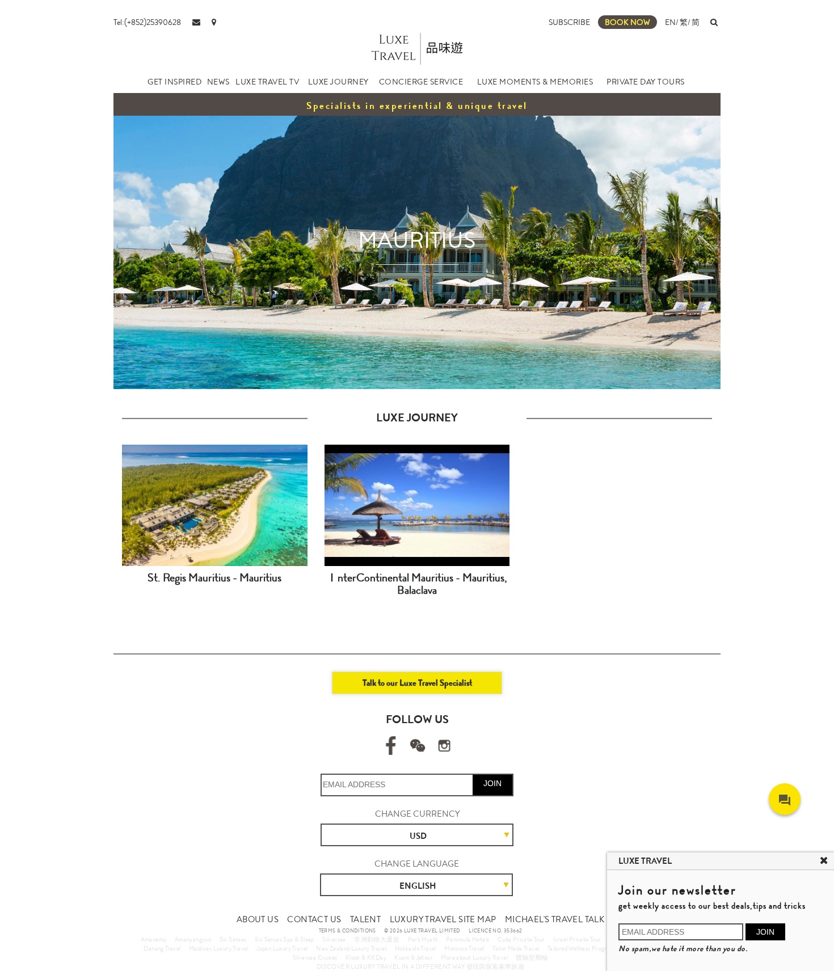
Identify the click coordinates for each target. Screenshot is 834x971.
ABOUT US (258, 919)
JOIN (492, 783)
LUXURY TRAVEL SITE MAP (443, 919)
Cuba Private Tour (521, 939)
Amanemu (154, 939)
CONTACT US (314, 919)
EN (670, 22)
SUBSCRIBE (569, 22)
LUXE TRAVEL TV (267, 81)
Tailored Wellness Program (581, 948)
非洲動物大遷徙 (376, 939)
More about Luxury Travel (474, 957)
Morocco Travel (464, 948)
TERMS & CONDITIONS (347, 930)
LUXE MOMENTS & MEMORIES (535, 81)
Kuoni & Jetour (413, 957)
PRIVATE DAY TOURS (645, 81)
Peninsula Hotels (467, 939)
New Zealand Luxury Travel (351, 948)
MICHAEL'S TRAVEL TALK (554, 919)
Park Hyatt (423, 939)
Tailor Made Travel (515, 948)
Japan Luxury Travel (282, 948)
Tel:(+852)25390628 (147, 22)
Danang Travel (162, 948)
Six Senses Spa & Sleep (284, 939)
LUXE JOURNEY (338, 81)
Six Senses (233, 939)
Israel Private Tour (577, 939)
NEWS (218, 81)
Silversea (334, 939)
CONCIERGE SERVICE (421, 81)
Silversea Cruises (315, 957)
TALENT (365, 919)
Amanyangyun (193, 939)
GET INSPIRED (174, 81)
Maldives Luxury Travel (218, 948)
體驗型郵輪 (532, 957)
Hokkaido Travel (415, 948)
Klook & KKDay (366, 957)
